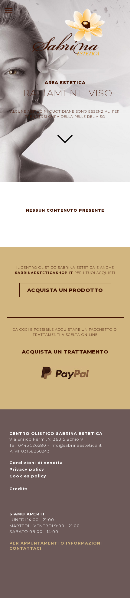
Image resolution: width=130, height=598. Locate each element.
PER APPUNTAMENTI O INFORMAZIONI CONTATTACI (55, 546)
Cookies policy (27, 475)
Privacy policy (26, 469)
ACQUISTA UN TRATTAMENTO (65, 352)
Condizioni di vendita (36, 462)
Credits (18, 488)
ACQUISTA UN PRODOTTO (65, 290)
